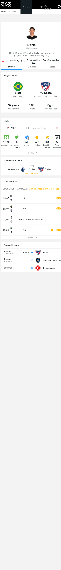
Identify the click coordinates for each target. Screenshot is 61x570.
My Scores (47, 7)
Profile (11, 66)
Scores (26, 7)
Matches (31, 66)
